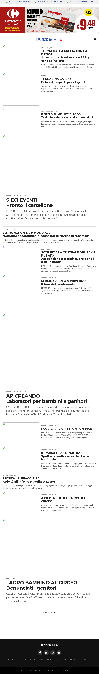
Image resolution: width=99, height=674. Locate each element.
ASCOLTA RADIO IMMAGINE (50, 2)
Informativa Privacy (50, 660)
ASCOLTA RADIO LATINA (81, 2)
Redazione (85, 660)
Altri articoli (49, 613)
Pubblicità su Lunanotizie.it (22, 660)
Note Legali (70, 660)
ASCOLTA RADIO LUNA (20, 2)
